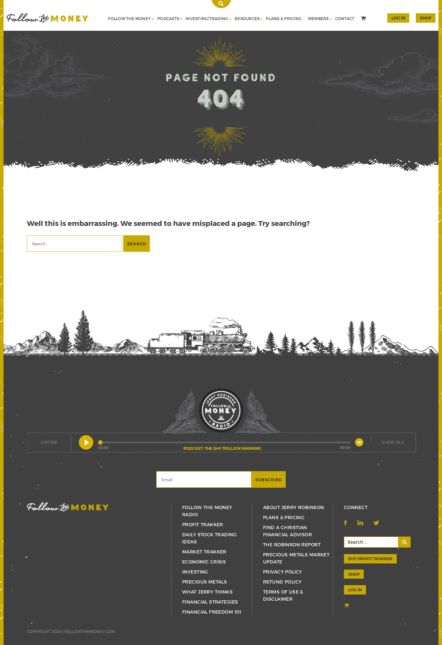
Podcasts (168, 18)
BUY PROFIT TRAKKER (370, 558)
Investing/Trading (206, 18)
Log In (398, 18)
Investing (195, 571)
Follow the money (68, 507)
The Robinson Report (292, 544)
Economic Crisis (204, 561)
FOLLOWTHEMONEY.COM (89, 631)
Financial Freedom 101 (211, 612)
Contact (345, 18)
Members (318, 18)
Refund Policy (282, 581)
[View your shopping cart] (364, 19)
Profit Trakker (202, 524)
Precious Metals (204, 581)
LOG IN (355, 589)
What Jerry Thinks (207, 592)
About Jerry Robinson (293, 507)
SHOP (425, 18)
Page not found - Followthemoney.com (47, 18)
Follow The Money (129, 18)
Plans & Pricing (284, 18)
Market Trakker (204, 551)
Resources (247, 18)
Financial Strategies (210, 602)
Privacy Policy (282, 571)
